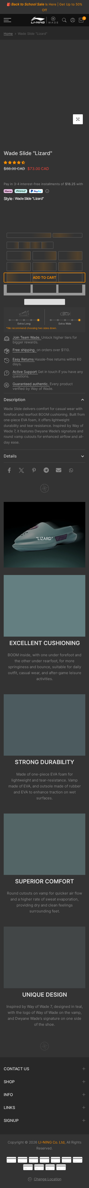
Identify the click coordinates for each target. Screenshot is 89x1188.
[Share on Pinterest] (33, 470)
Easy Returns (24, 359)
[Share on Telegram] (46, 470)
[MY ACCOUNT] (72, 20)
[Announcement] (44, 7)
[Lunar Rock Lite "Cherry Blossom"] (72, 216)
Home (8, 34)
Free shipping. (25, 350)
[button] (15, 162)
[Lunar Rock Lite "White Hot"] (17, 216)
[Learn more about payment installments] (47, 191)
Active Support (25, 371)
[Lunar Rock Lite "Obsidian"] (45, 216)
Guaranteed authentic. (31, 384)
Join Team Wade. (27, 337)
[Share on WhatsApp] (71, 470)
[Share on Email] (58, 470)
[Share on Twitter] (21, 470)
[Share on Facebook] (9, 470)
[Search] (64, 20)
